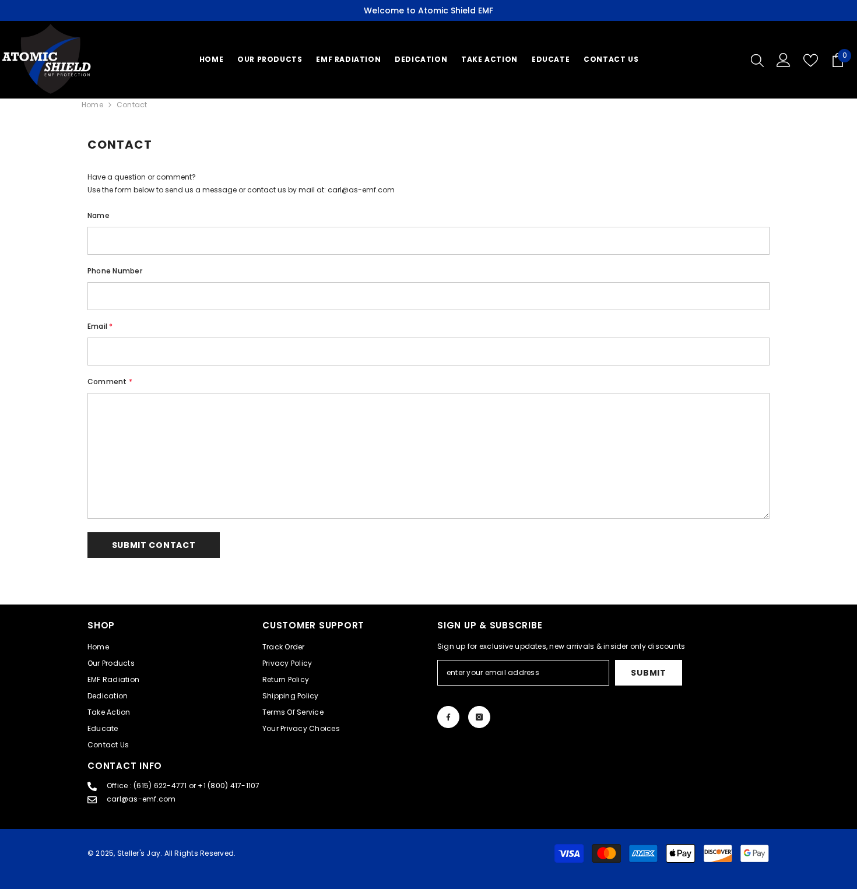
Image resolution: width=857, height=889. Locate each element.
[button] (153, 545)
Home (92, 105)
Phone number (114, 271)
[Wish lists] (810, 60)
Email (100, 326)
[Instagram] (479, 717)
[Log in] (783, 60)
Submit (648, 673)
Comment (109, 381)
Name (98, 215)
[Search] (757, 60)
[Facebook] (448, 717)
